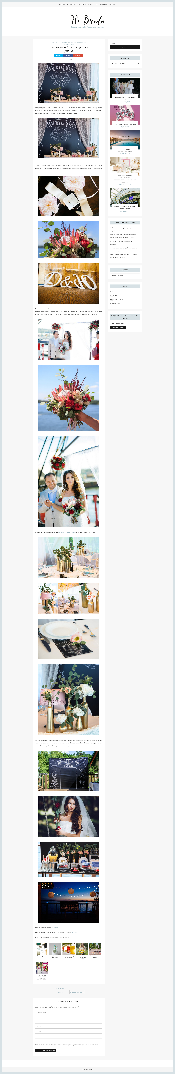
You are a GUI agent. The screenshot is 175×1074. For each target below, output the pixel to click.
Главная (62, 4)
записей (114, 296)
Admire (55, 927)
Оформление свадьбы (59, 42)
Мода (90, 4)
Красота (112, 4)
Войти (112, 292)
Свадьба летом (68, 44)
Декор (84, 4)
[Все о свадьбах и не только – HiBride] (87, 21)
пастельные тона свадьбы (67, 532)
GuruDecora (75, 932)
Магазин (103, 4)
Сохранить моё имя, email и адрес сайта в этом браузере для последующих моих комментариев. (66, 1045)
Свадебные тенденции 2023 (125, 124)
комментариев (116, 299)
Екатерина (113, 241)
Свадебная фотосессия (77, 42)
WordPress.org (115, 303)
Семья (96, 4)
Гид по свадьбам (73, 4)
